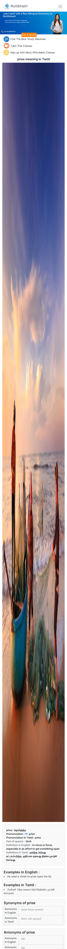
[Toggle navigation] (60, 6)
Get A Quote (29, 34)
